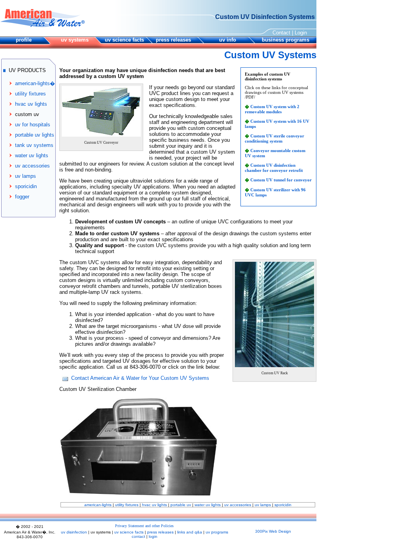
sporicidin (26, 186)
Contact (281, 33)
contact (138, 536)
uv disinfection (74, 532)
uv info (227, 40)
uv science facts (124, 40)
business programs (285, 40)
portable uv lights (34, 135)
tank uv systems (34, 145)
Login (301, 33)
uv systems (75, 40)
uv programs (217, 532)
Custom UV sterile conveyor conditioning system (274, 138)
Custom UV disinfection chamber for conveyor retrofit (274, 168)
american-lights (98, 505)
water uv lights (31, 155)
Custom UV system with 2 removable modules (272, 109)
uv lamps (25, 176)
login (153, 536)
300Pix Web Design (273, 531)
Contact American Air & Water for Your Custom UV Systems (140, 378)
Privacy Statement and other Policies (144, 526)
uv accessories (32, 166)
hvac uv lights (31, 104)
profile (24, 40)
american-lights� (35, 83)
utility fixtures (30, 94)
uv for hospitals (32, 125)
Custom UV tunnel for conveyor (281, 179)
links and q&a (189, 532)
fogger (22, 197)
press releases (173, 40)
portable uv (180, 505)
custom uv (27, 114)
